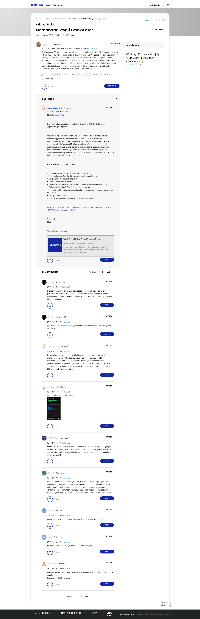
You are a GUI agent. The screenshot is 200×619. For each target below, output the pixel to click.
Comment (112, 86)
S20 (85, 75)
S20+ (95, 75)
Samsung (49, 79)
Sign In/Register (154, 5)
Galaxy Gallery (58, 5)
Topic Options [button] (157, 30)
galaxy (74, 75)
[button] (116, 44)
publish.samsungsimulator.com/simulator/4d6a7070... (78, 243)
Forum (47, 5)
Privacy (94, 613)
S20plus (108, 75)
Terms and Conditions (71, 613)
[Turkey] (37, 5)
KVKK (109, 616)
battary (61, 75)
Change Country (127, 614)
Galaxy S (95, 48)
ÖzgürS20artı (60, 115)
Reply (107, 260)
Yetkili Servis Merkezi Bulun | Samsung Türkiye (82, 239)
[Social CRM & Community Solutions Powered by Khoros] (166, 604)
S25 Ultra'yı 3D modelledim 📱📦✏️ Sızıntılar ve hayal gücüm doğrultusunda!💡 (142, 58)
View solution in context (57, 231)
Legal (109, 613)
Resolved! (148, 20)
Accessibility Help (43, 613)
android (49, 75)
